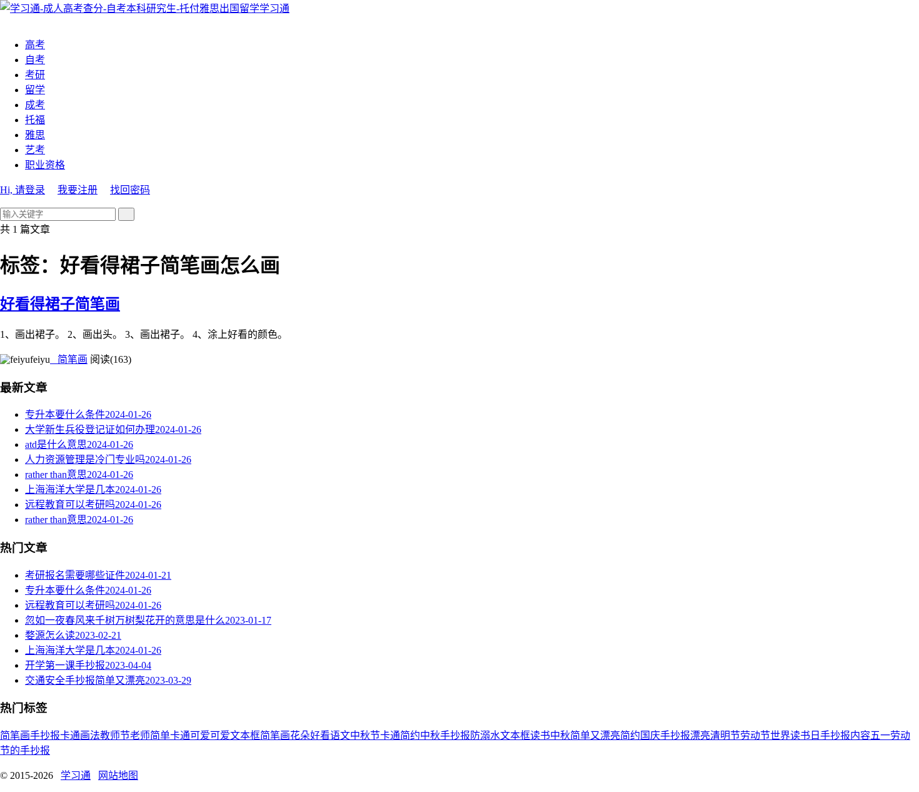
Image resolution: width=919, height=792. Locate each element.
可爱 (220, 735)
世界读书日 (795, 735)
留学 (35, 89)
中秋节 (365, 735)
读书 (540, 735)
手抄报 (45, 735)
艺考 (35, 150)
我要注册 (78, 190)
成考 (35, 104)
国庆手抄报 (665, 735)
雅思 (35, 134)
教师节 (115, 735)
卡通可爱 (190, 735)
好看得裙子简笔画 (60, 304)
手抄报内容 (845, 735)
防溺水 (485, 735)
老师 (140, 735)
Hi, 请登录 (22, 190)
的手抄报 (30, 750)
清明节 (725, 735)
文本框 (515, 735)
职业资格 (45, 165)
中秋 (560, 735)
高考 (35, 44)
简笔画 (69, 359)
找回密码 (130, 190)
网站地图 (118, 775)
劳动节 (755, 735)
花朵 (300, 735)
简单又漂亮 (595, 735)
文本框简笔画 (260, 735)
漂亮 (700, 735)
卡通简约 (400, 735)
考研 (35, 74)
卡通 (70, 735)
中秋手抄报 (445, 735)
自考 (35, 59)
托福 (35, 119)
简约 (630, 735)
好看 (320, 735)
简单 (160, 735)
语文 (340, 735)
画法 (90, 735)
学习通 (274, 8)
